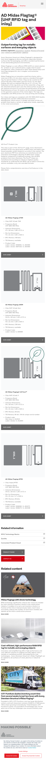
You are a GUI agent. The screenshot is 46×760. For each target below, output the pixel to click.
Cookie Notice (32, 747)
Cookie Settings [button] (23, 751)
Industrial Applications (13, 52)
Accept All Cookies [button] (11, 756)
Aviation (27, 51)
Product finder (8, 552)
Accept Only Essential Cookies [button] (31, 756)
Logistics (25, 52)
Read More (5, 614)
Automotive (20, 51)
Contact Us (7, 559)
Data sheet (7, 255)
